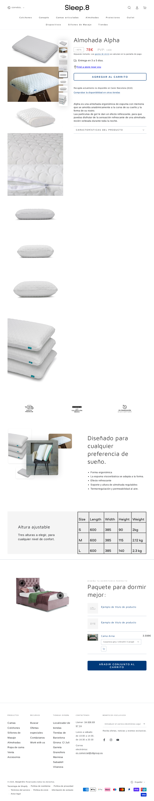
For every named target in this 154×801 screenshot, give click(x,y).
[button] (129, 7)
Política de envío (40, 790)
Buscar (34, 723)
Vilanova (58, 767)
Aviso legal (16, 794)
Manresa (58, 757)
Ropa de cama (16, 747)
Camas (12, 723)
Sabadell (58, 762)
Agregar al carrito (110, 77)
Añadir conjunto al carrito (117, 665)
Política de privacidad (63, 786)
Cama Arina (108, 636)
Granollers (59, 752)
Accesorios (14, 757)
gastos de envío (102, 54)
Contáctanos (37, 737)
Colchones (14, 728)
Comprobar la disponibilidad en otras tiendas (97, 92)
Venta (11, 752)
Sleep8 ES (20, 782)
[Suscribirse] (144, 723)
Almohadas (14, 742)
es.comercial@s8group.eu (89, 753)
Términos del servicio (20, 790)
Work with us (37, 742)
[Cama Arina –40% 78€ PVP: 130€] (22, 583)
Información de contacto (62, 790)
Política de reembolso (41, 786)
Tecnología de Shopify (18, 786)
